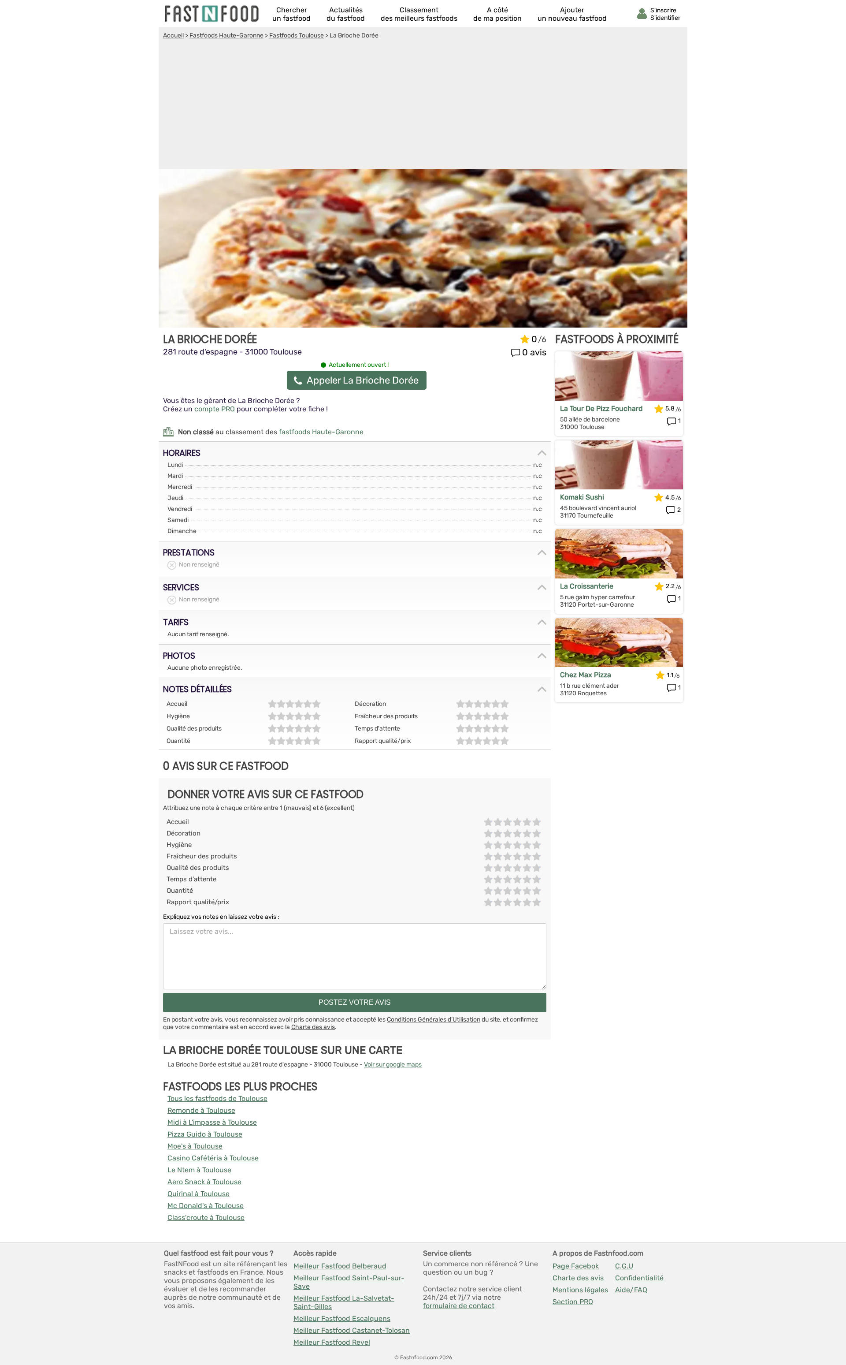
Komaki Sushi (582, 497)
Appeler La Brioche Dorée (363, 380)
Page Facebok (576, 1266)
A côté (497, 14)
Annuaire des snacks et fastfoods (212, 14)
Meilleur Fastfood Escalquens (341, 1318)
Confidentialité (639, 1278)
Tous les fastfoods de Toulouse (217, 1098)
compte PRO (214, 409)
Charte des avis (313, 1027)
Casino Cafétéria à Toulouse (213, 1158)
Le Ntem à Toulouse (199, 1170)
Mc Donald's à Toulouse (205, 1205)
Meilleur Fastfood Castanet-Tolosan (351, 1330)
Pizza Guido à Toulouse (204, 1134)
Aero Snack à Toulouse (204, 1182)
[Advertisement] (423, 105)
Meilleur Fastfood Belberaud (339, 1266)
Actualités (346, 14)
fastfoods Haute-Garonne (321, 432)
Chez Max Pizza (585, 675)
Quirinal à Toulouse (198, 1194)
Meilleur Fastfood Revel (331, 1342)
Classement (419, 14)
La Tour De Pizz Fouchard (601, 408)
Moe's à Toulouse (195, 1146)
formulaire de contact (458, 1306)
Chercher (291, 14)
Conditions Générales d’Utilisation (433, 1019)
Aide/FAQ (631, 1290)
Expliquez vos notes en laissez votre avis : (221, 917)
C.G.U (624, 1266)
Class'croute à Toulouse (206, 1217)
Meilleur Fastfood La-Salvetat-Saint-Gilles (343, 1302)
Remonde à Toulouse (201, 1110)
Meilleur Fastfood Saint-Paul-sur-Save (348, 1282)
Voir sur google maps (393, 1064)
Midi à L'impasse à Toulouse (212, 1122)
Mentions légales (580, 1290)
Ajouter (572, 14)
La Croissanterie (586, 586)
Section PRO (573, 1302)
